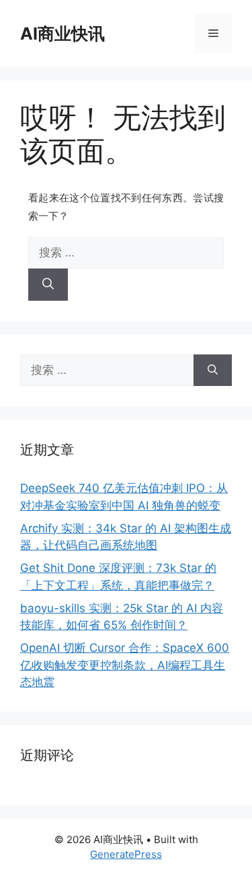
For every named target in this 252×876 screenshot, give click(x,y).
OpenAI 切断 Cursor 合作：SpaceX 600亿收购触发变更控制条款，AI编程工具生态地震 (124, 665)
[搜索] (48, 285)
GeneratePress (126, 854)
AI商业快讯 (62, 33)
